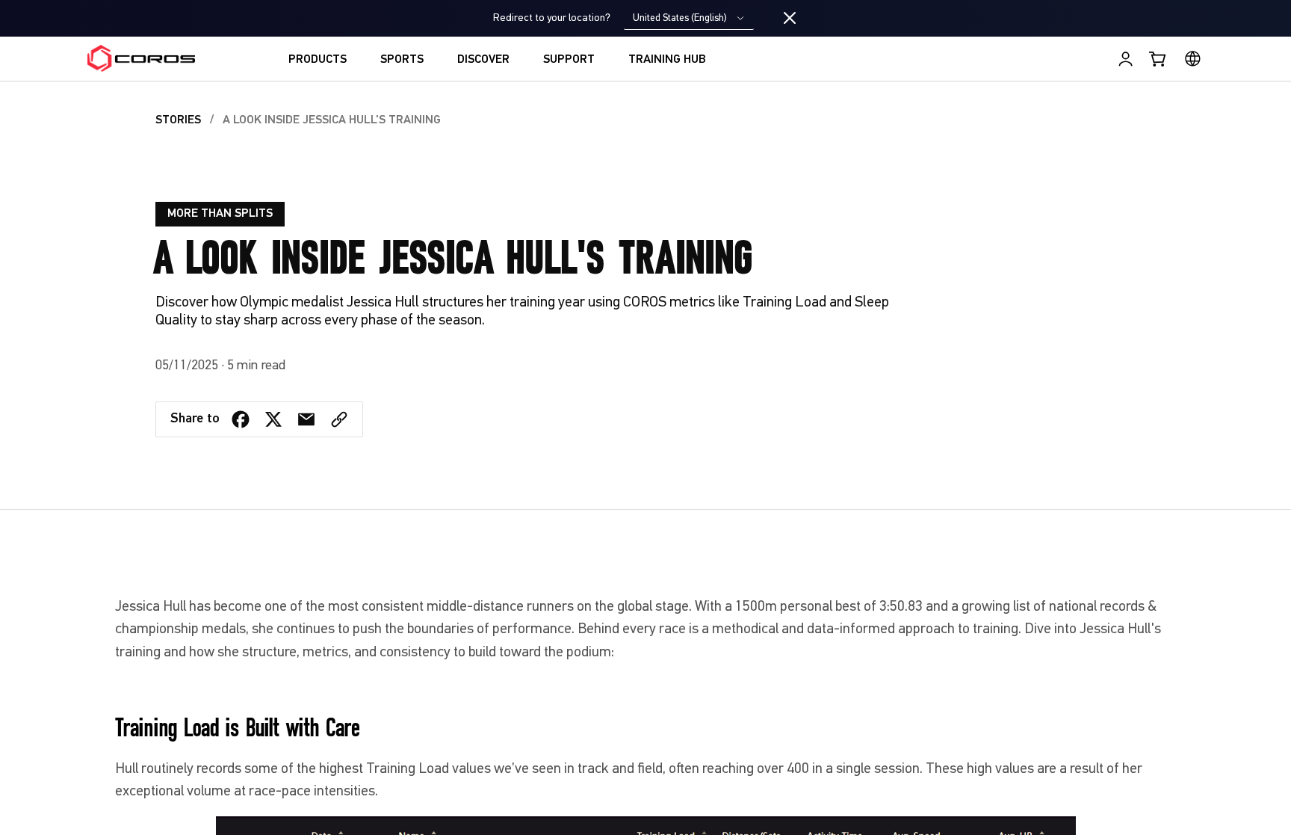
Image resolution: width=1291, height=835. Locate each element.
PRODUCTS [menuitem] (317, 60)
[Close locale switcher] (790, 18)
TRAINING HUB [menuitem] (667, 60)
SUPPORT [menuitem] (569, 60)
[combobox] (689, 18)
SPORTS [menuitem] (402, 60)
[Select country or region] (1193, 59)
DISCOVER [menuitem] (483, 60)
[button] (339, 419)
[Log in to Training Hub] (1125, 59)
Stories (178, 120)
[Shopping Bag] (1158, 59)
